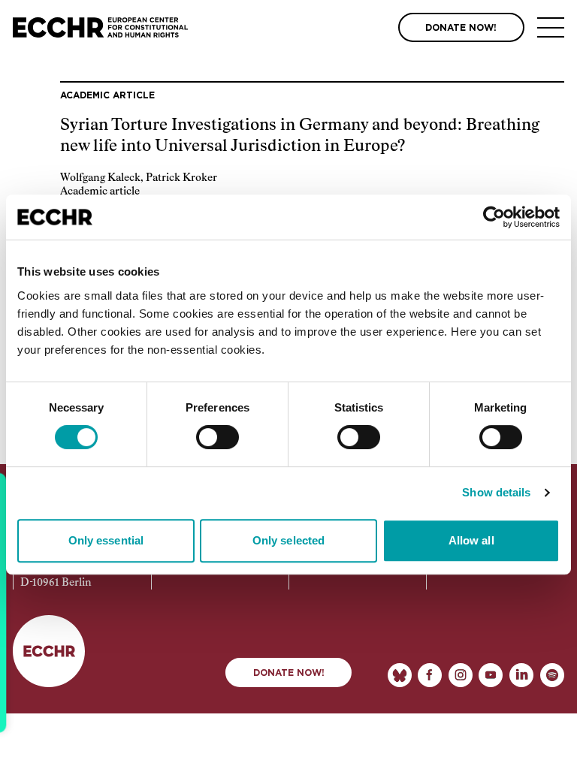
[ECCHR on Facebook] (430, 675)
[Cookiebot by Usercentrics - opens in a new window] (494, 217)
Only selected (288, 540)
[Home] (100, 27)
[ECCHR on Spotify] (552, 675)
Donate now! (289, 672)
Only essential (105, 540)
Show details (496, 492)
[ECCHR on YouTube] (491, 675)
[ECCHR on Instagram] (461, 675)
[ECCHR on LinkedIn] (521, 675)
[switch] (217, 437)
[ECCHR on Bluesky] (400, 675)
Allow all (471, 540)
